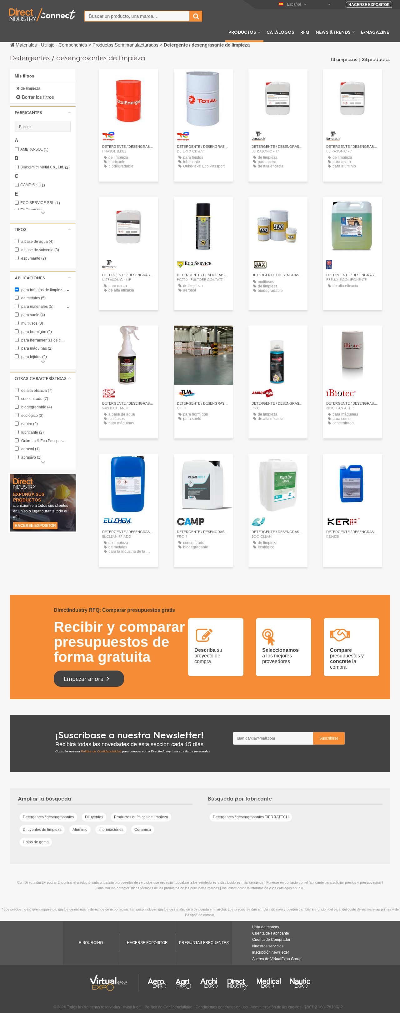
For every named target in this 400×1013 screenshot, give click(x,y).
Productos (242, 32)
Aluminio (80, 829)
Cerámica (142, 829)
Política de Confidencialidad (101, 751)
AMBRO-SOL (34, 149)
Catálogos (280, 32)
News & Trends (333, 32)
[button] (43, 112)
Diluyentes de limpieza (42, 829)
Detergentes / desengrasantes (48, 817)
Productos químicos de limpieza (141, 817)
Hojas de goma (36, 842)
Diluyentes (94, 817)
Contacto (203, 207)
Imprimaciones (110, 829)
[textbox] (137, 16)
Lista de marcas (265, 927)
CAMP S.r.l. (32, 185)
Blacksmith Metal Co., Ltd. (45, 167)
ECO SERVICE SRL (40, 203)
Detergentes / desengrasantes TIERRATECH (251, 817)
